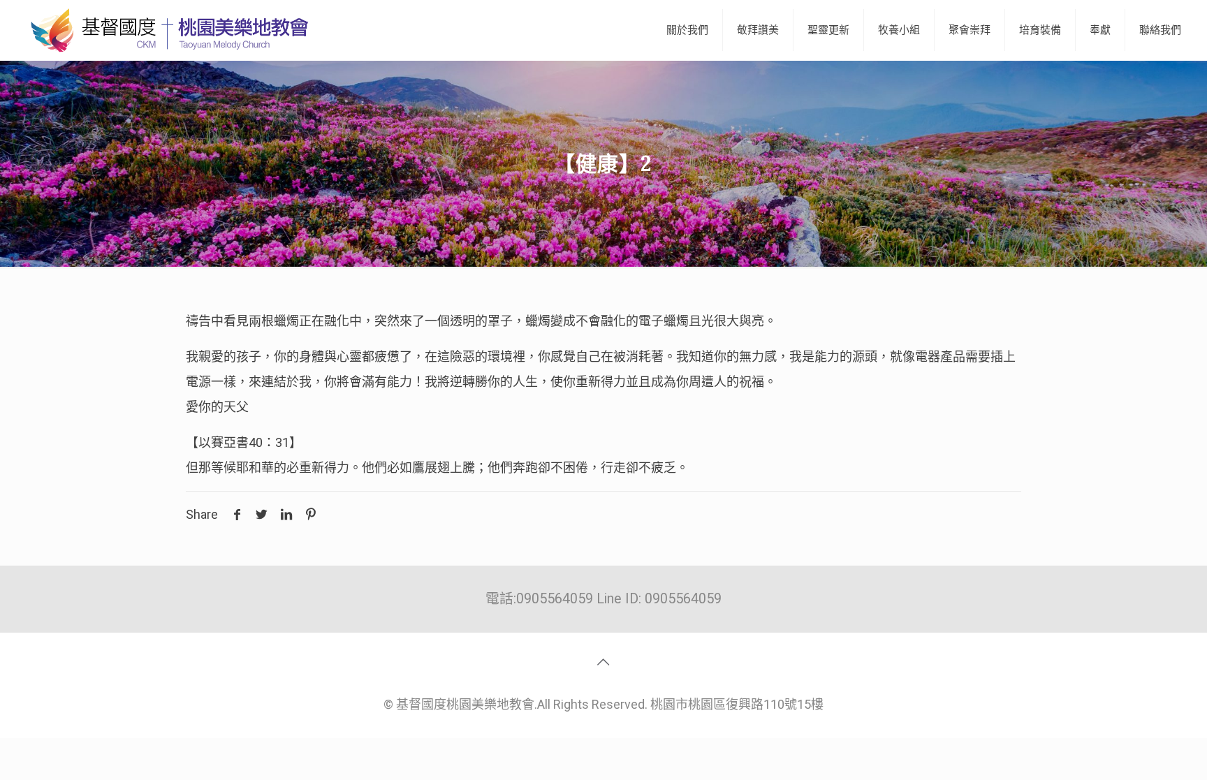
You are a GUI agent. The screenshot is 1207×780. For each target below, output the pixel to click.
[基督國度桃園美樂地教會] (167, 30)
